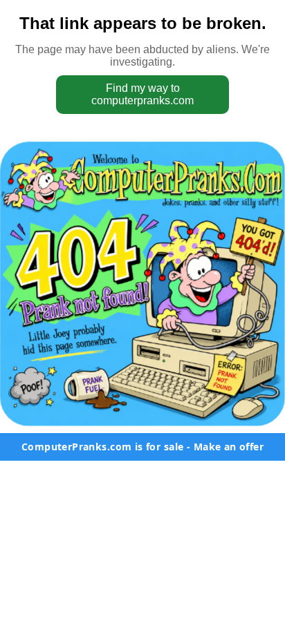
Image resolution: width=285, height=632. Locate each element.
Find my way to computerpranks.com (142, 94)
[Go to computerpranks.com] (142, 284)
